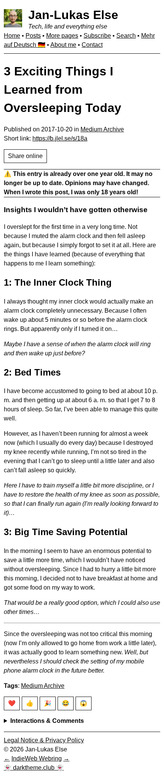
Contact (92, 45)
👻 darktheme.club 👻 (34, 767)
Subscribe (97, 35)
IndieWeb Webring (36, 758)
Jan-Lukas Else (73, 15)
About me (63, 45)
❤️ (12, 703)
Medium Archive (102, 129)
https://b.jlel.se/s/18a (59, 138)
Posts (33, 35)
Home (12, 35)
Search (126, 35)
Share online (25, 156)
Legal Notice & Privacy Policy (44, 740)
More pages (62, 35)
